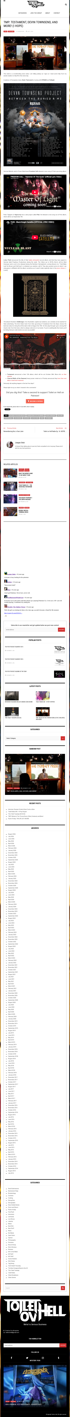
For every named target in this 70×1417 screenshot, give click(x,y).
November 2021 (12, 967)
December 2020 (12, 993)
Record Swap (12, 1244)
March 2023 (11, 930)
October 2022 (12, 941)
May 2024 (11, 897)
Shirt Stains (11, 1261)
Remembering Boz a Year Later (14, 431)
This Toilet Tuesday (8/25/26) (13, 717)
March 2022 (11, 958)
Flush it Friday (12, 1209)
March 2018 (11, 1070)
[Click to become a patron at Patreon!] (35, 401)
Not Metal (11, 1233)
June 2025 (11, 867)
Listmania (11, 1216)
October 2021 (12, 969)
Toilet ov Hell (54, 1414)
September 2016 (13, 1112)
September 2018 (13, 1056)
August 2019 (12, 1030)
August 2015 (12, 1143)
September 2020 (13, 1000)
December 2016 (12, 1105)
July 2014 (11, 1173)
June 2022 (11, 951)
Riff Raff (10, 1254)
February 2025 (12, 876)
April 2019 (11, 1040)
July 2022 (11, 948)
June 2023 (11, 923)
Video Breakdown (13, 1275)
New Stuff (10, 786)
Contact (57, 13)
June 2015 (11, 1147)
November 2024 (12, 883)
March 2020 (11, 1014)
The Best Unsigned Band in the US (18, 1268)
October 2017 (12, 1082)
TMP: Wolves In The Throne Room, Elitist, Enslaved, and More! (25, 816)
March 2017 (11, 1098)
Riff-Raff (10, 1256)
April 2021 (11, 983)
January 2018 (12, 1075)
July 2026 (11, 836)
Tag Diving (11, 1263)
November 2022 (12, 939)
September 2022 (13, 944)
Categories (22, 13)
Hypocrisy (26, 418)
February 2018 (12, 1072)
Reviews (27, 470)
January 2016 (12, 1131)
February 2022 (12, 960)
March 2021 (11, 986)
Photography (12, 1240)
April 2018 (11, 1068)
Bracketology (12, 1193)
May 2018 (11, 1065)
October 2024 (12, 885)
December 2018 (12, 1049)
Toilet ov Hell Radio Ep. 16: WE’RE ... (54, 431)
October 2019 (12, 1026)
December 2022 (12, 937)
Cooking (10, 1198)
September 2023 (13, 916)
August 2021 (12, 974)
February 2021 (12, 988)
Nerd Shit (10, 1226)
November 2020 (12, 995)
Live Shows (11, 1219)
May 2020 (11, 1009)
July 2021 (11, 976)
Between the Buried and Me (17, 415)
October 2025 (12, 857)
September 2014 (13, 1168)
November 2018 (12, 1051)
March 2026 (11, 846)
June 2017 (11, 1091)
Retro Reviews (12, 1247)
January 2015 (12, 1159)
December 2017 (12, 1077)
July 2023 (11, 920)
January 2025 (12, 878)
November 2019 (12, 1023)
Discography (11, 1202)
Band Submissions (13, 1188)
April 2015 (11, 1152)
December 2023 (12, 909)
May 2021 (11, 981)
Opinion (21, 470)
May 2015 (11, 1149)
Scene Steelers (12, 1258)
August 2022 (12, 946)
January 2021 (12, 991)
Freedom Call (8, 418)
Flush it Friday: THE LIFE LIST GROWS (18, 818)
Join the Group (36, 13)
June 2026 (11, 839)
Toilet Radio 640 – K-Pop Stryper (45, 702)
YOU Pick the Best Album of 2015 (14, 646)
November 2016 (12, 1107)
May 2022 (11, 953)
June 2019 (11, 1035)
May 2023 (11, 925)
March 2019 (11, 1042)
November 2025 (12, 855)
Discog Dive (11, 1200)
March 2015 (11, 1154)
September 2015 (13, 1140)
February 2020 (12, 1016)
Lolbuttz (21, 469)
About (47, 13)
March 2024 (11, 902)
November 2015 (12, 1135)
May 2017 (11, 1093)
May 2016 (11, 1121)
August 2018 (12, 1058)
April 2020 (11, 1012)
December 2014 (12, 1161)
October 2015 (12, 1138)
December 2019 (12, 1021)
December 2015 (12, 1133)
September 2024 (13, 888)
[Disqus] (35, 547)
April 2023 (11, 927)
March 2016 (11, 1126)
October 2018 (12, 1054)
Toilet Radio (29, 482)
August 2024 (12, 890)
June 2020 (11, 1007)
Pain (42, 418)
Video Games (12, 1277)
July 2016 (11, 1117)
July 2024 (11, 892)
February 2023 (12, 932)
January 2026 (12, 850)
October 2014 (12, 1166)
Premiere (11, 1242)
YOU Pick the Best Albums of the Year (16, 671)
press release (61, 268)
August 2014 (12, 1171)
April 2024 (11, 899)
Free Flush (11, 1212)
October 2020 (12, 997)
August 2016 (12, 1114)
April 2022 (11, 955)
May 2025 (11, 869)
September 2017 (13, 1084)
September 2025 (13, 860)
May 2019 (11, 1037)
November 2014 (12, 1164)
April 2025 (11, 871)
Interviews (21, 482)
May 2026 (11, 841)
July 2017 (11, 1089)
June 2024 (11, 895)
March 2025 (11, 874)
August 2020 (12, 1002)
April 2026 (11, 843)
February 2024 (12, 904)
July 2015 (11, 1145)
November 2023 (12, 911)
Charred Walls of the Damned (35, 415)
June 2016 (11, 1119)
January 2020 (12, 1019)
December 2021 (12, 965)
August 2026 (12, 834)
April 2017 (11, 1096)
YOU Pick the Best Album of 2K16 (14, 659)
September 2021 (13, 972)
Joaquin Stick (21, 31)
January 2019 (12, 1047)
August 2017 (12, 1086)
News (5, 31)
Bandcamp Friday (13, 1191)
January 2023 (12, 934)
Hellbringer (18, 418)
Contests (10, 1195)
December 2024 (12, 881)
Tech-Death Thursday (24, 495)
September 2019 (13, 1028)
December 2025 (12, 853)
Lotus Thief (35, 418)
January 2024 (12, 906)
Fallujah (60, 415)
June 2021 (11, 979)
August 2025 (12, 862)
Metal (27, 469)
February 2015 (12, 1157)
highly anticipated (34, 260)
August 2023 (12, 918)
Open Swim (11, 31)
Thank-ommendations (13, 1404)
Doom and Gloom (13, 1207)
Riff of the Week (13, 1251)
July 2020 (11, 1005)
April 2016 (11, 1124)
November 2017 (12, 1079)
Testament (49, 418)
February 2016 (12, 1128)
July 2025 (11, 864)
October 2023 (12, 913)
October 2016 (12, 1110)
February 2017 (12, 1100)
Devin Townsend (50, 415)
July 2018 (11, 1061)
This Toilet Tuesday (13, 1270)
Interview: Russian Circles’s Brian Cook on (19, 702)
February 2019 (12, 1044)
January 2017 (12, 1103)
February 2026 (12, 848)
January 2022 (12, 962)
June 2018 (11, 1063)
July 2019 (11, 1033)
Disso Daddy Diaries (13, 1205)
